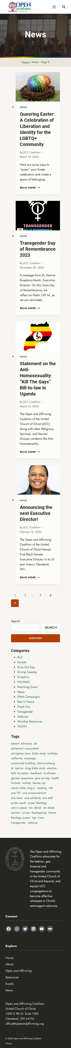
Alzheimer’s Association (25, 748)
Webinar (22, 716)
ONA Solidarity (32, 798)
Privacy (9, 1043)
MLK (51, 788)
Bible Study (39, 753)
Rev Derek (49, 808)
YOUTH (22, 726)
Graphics (23, 677)
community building (23, 763)
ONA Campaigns (28, 696)
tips (34, 818)
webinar (33, 823)
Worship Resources (29, 721)
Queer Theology (37, 803)
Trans (41, 818)
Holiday (26, 783)
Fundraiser (49, 773)
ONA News (17, 798)
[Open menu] (54, 7)
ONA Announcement (34, 793)
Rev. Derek (35, 808)
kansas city (39, 783)
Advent (15, 743)
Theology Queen (20, 818)
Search (15, 621)
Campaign (30, 758)
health (55, 778)
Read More (30, 187)
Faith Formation (20, 773)
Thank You (23, 706)
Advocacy (26, 743)
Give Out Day (26, 667)
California (16, 758)
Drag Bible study (35, 768)
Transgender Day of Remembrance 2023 (38, 249)
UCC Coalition (31, 152)
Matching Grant (27, 687)
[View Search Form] (62, 7)
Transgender (25, 711)
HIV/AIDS (23, 682)
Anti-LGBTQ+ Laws (21, 753)
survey (26, 813)
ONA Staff (47, 798)
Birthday (53, 753)
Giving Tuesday (27, 672)
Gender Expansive (22, 778)
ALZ (19, 657)
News (23, 107)
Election (52, 768)
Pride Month (18, 803)
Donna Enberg (46, 763)
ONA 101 (16, 793)
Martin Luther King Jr (23, 788)
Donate (21, 662)
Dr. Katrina (17, 768)
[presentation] (38, 86)
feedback (36, 773)
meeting (42, 788)
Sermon (15, 813)
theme (52, 813)
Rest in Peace (25, 701)
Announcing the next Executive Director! (36, 513)
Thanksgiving (39, 813)
